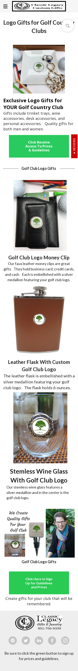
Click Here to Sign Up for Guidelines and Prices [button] (38, 583)
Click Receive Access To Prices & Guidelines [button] (38, 146)
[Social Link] (13, 640)
